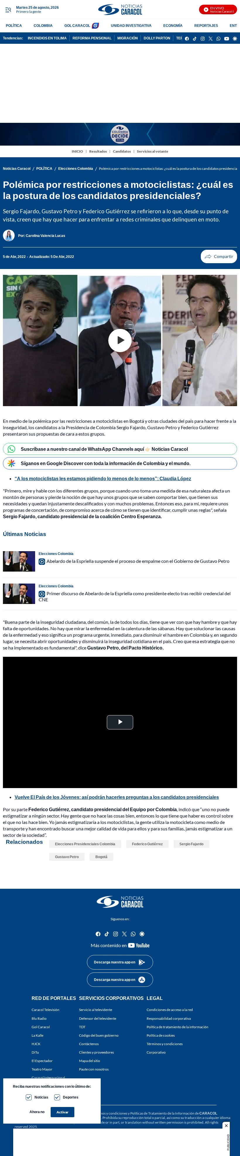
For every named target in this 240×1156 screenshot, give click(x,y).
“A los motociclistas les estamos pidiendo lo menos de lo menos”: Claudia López (103, 478)
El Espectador (42, 1061)
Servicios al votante (152, 151)
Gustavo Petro (67, 857)
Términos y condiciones (165, 1044)
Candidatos (122, 151)
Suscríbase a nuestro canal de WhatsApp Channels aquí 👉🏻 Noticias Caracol (104, 449)
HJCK (36, 1044)
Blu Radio (39, 1018)
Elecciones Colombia (75, 168)
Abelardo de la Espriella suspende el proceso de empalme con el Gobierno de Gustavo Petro (138, 561)
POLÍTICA (14, 25)
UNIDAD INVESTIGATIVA (131, 25)
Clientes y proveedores (96, 1052)
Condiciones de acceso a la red (170, 1009)
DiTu (35, 1052)
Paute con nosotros (94, 1069)
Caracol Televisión (45, 1009)
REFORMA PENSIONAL (92, 38)
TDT (82, 1027)
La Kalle (37, 1035)
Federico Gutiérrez (147, 844)
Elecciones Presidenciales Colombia (85, 844)
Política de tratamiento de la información (177, 1027)
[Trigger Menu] (8, 9)
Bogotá (101, 857)
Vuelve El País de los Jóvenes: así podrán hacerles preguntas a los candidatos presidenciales (117, 797)
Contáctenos (89, 1044)
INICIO (77, 151)
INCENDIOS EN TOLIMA (47, 38)
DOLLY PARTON (157, 38)
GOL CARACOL (77, 25)
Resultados (98, 151)
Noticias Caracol (16, 168)
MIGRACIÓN (127, 38)
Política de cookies (161, 1035)
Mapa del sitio (89, 1061)
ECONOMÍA (173, 25)
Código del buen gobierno (99, 1035)
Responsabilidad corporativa (169, 1018)
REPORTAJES (206, 25)
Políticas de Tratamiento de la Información (162, 1113)
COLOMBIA (43, 25)
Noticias (41, 1097)
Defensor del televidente (97, 1018)
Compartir (219, 256)
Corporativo (156, 1052)
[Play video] (120, 340)
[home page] (120, 9)
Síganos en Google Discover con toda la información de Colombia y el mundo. (106, 463)
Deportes (70, 1097)
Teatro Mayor (42, 1069)
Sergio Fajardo (191, 844)
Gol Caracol (41, 1027)
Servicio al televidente (95, 1009)
